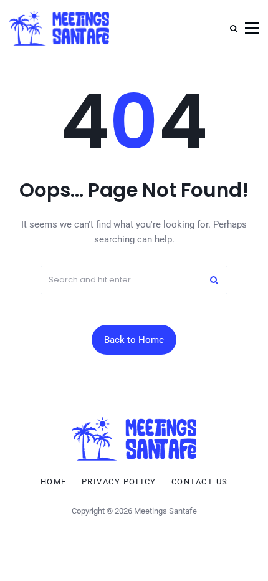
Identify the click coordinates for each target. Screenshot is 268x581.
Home (54, 482)
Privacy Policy (119, 482)
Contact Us (199, 482)
